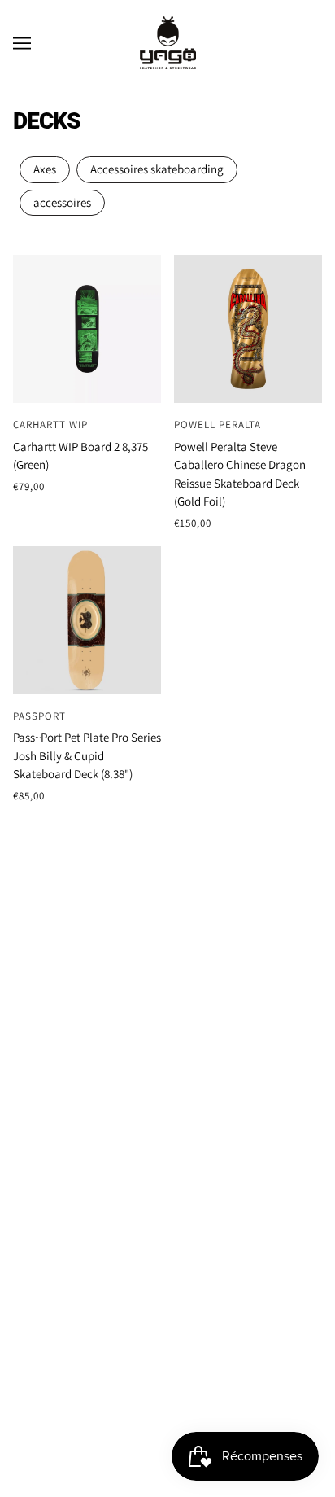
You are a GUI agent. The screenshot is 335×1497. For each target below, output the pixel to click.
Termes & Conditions (168, 901)
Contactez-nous (167, 985)
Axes (44, 169)
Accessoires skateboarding (157, 169)
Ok (261, 1380)
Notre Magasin (168, 1084)
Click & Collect (167, 957)
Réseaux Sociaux (167, 1168)
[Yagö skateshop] (168, 41)
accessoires (62, 202)
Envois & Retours (168, 929)
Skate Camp (167, 1141)
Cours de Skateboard (167, 1112)
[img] (150, 1211)
